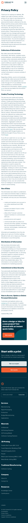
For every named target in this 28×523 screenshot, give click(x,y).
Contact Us (4, 481)
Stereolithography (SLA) (8, 451)
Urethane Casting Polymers (9, 436)
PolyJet (3, 453)
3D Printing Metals (6, 433)
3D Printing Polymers (7, 430)
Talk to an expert (14, 363)
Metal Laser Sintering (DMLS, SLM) (11, 456)
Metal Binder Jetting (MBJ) (8, 459)
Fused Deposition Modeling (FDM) (11, 448)
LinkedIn (3, 505)
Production (4, 412)
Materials (5, 424)
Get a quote (8, 335)
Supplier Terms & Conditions (8, 517)
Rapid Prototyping (6, 409)
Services (4, 403)
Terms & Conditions (6, 515)
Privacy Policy (4, 513)
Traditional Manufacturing (11, 465)
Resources (5, 487)
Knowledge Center (6, 490)
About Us (4, 478)
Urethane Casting (6, 469)
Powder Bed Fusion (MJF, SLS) (10, 445)
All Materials (4, 427)
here (11, 129)
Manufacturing (5, 407)
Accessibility (4, 511)
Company (5, 474)
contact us (4, 303)
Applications (5, 418)
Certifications (5, 493)
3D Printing (5, 441)
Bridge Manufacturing (7, 415)
